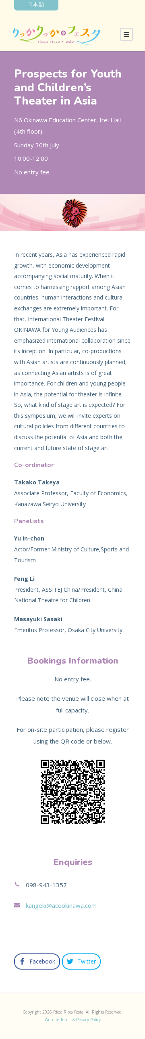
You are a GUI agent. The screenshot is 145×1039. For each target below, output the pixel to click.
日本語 (36, 4)
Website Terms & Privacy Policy (73, 1019)
